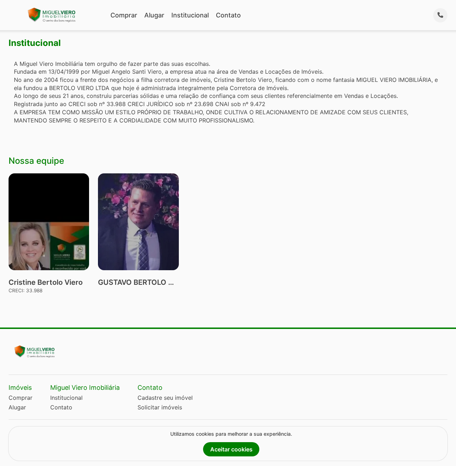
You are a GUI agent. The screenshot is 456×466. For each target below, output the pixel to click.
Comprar (123, 15)
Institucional (190, 15)
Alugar (154, 15)
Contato (228, 15)
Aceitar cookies (231, 449)
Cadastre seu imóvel (165, 397)
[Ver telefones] (440, 15)
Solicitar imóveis (160, 407)
